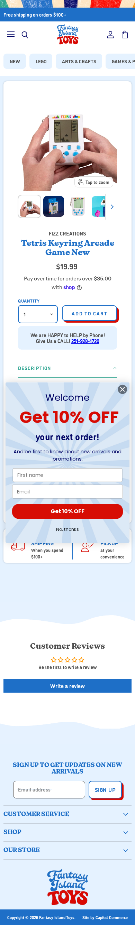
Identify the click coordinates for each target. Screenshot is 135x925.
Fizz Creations (67, 233)
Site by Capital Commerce (105, 917)
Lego (41, 61)
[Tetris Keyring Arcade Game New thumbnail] (29, 206)
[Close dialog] (122, 389)
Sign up (105, 789)
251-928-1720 (85, 340)
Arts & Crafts (79, 61)
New (15, 61)
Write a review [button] (67, 686)
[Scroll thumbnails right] (110, 207)
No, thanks (67, 529)
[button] (67, 368)
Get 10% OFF (67, 511)
